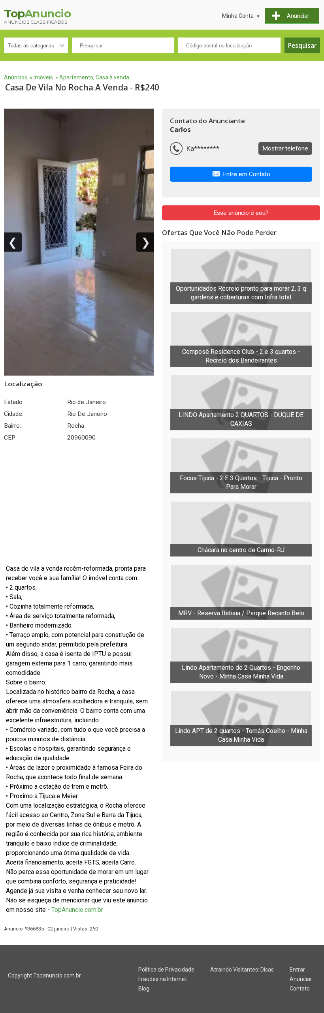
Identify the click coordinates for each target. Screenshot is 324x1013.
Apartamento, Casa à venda (94, 77)
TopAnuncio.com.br (77, 909)
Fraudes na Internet (162, 979)
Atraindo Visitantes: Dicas (242, 969)
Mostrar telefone (285, 148)
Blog (143, 988)
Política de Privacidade (166, 969)
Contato (300, 988)
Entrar (297, 969)
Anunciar (301, 979)
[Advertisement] (79, 502)
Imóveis (43, 77)
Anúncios (15, 77)
